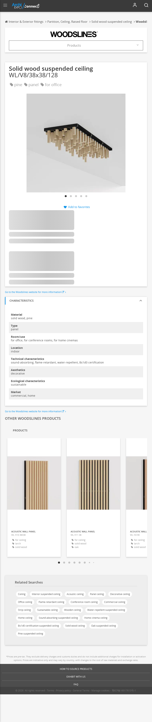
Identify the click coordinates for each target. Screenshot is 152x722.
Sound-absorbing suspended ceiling (58, 617)
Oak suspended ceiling (103, 625)
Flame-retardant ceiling (51, 602)
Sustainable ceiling (47, 610)
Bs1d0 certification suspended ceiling (38, 625)
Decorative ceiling (120, 594)
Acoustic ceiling (75, 594)
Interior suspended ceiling (46, 594)
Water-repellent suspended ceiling (106, 610)
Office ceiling (25, 602)
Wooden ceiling (72, 610)
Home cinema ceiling (95, 617)
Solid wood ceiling (75, 625)
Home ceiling (25, 617)
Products (74, 45)
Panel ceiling (97, 594)
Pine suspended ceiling (30, 633)
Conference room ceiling (84, 602)
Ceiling (22, 594)
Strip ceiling (24, 610)
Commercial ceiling (114, 602)
